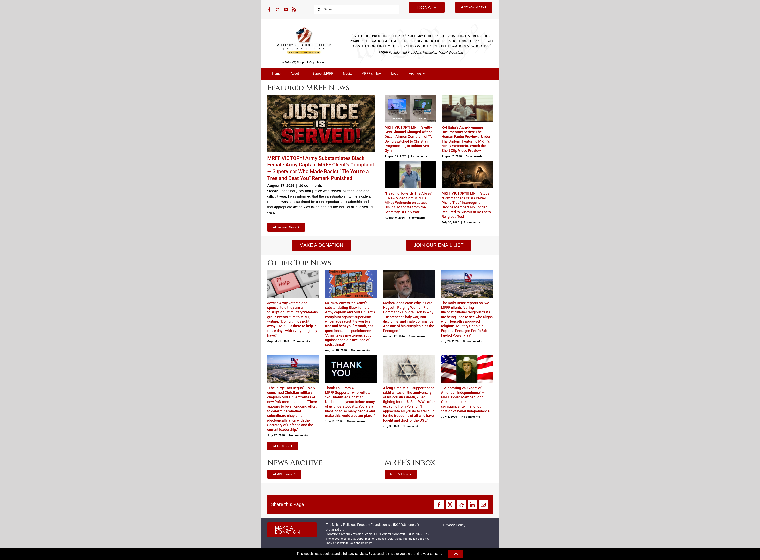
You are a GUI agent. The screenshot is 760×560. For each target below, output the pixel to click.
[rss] (294, 9)
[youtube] (286, 9)
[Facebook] (439, 504)
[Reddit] (461, 504)
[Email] (483, 504)
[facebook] (269, 9)
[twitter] (278, 9)
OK (456, 553)
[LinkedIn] (472, 504)
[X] (450, 504)
